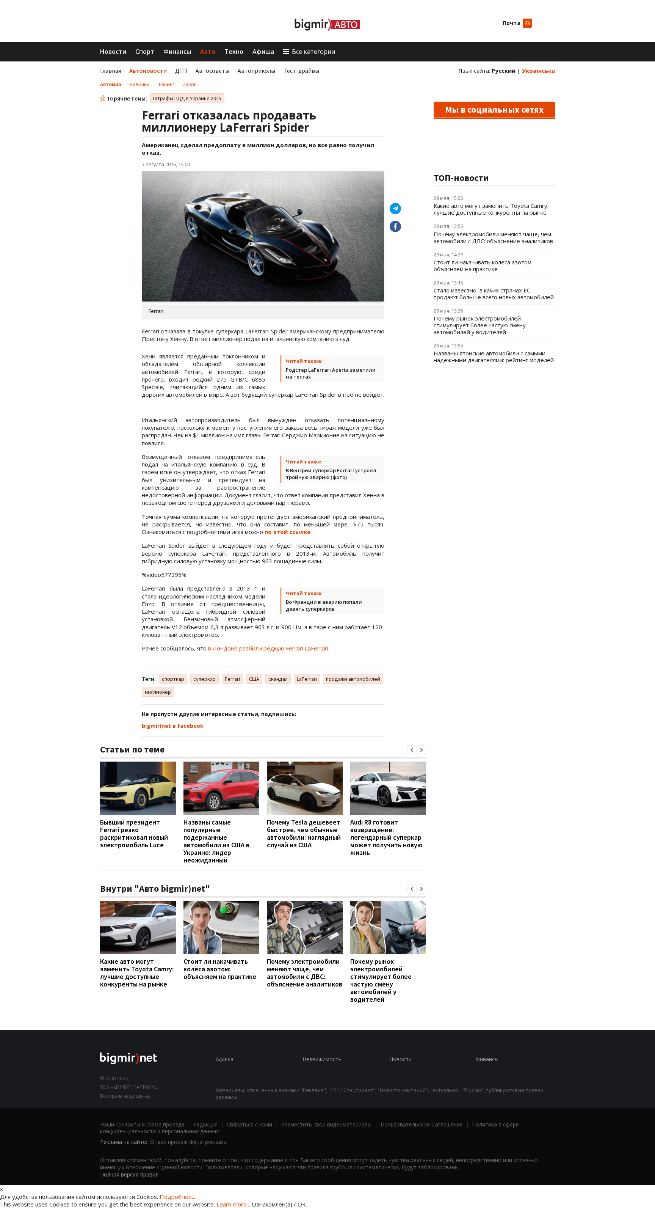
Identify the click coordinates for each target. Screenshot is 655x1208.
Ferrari (232, 678)
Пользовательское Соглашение (422, 1124)
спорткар (173, 678)
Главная (110, 70)
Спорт (144, 51)
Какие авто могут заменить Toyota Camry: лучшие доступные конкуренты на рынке (137, 972)
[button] (412, 749)
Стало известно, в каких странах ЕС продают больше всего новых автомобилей (494, 293)
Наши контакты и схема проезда (142, 1124)
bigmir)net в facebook (173, 725)
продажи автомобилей (353, 678)
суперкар (204, 678)
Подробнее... (177, 1196)
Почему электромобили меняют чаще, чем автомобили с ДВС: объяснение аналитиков (304, 972)
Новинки (140, 84)
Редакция (205, 1124)
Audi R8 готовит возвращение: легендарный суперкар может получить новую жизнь (386, 837)
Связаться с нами (249, 1124)
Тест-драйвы (301, 70)
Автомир (110, 84)
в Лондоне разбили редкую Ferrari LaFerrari (268, 648)
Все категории (313, 51)
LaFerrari (307, 678)
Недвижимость (322, 1059)
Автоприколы (256, 70)
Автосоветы (212, 70)
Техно (233, 51)
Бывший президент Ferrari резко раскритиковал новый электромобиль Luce (134, 833)
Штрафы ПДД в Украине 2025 (187, 98)
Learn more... (233, 1204)
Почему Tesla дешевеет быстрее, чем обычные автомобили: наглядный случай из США (304, 833)
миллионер (158, 691)
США (254, 678)
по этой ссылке (287, 532)
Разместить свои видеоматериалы (326, 1124)
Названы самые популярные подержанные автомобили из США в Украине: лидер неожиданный (216, 841)
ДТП (181, 70)
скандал (278, 678)
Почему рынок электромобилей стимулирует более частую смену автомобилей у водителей (381, 980)
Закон (190, 84)
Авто (207, 51)
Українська (538, 70)
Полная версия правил (129, 1174)
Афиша (263, 51)
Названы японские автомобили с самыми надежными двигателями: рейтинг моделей (494, 356)
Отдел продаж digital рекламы (188, 1141)
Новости (113, 51)
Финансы (177, 51)
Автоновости (148, 70)
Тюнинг (166, 84)
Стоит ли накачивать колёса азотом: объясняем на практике (219, 969)
